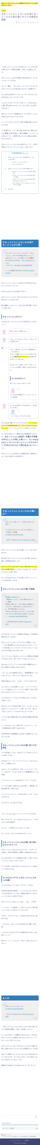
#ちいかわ (25, 260)
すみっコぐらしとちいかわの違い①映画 (24, 172)
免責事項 (27, 1140)
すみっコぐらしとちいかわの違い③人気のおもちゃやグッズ (24, 180)
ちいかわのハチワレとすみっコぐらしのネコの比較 (24, 183)
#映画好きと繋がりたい (12, 597)
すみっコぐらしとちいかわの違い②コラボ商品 (24, 176)
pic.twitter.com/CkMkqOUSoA (18, 616)
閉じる (25, 153)
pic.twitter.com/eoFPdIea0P (14, 1008)
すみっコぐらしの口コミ (20, 162)
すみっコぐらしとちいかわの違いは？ (20, 168)
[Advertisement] (20, 46)
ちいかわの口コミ (18, 164)
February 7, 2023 (29, 540)
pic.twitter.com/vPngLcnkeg (14, 534)
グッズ (3, 10)
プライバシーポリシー (16, 1140)
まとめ (10, 189)
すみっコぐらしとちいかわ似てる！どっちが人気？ (21, 158)
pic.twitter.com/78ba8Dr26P (23, 265)
